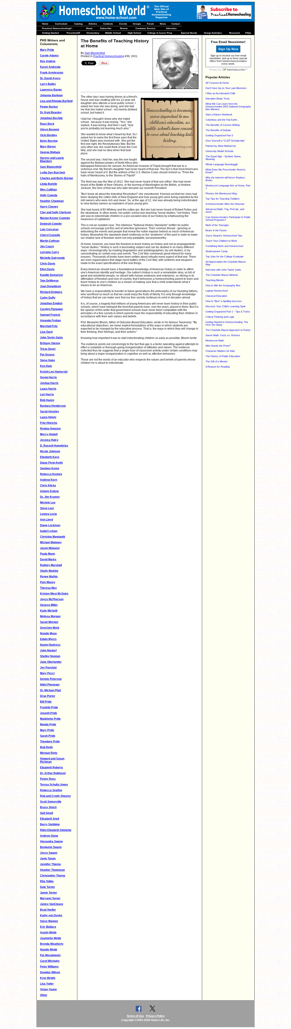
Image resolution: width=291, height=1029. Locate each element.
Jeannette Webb (50, 938)
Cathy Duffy (47, 297)
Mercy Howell (49, 434)
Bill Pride (46, 701)
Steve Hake (47, 360)
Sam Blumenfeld (50, 166)
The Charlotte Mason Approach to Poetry (228, 330)
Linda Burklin (48, 183)
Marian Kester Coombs (55, 218)
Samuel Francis (50, 314)
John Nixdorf (48, 650)
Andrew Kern (48, 479)
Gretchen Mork (49, 627)
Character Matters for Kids (220, 351)
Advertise (171, 28)
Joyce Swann (48, 852)
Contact (175, 24)
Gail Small (46, 813)
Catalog (78, 24)
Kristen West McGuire (54, 593)
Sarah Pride (47, 735)
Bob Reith (46, 747)
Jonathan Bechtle (51, 118)
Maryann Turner (50, 898)
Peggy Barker (49, 106)
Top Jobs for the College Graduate (224, 256)
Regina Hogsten (50, 428)
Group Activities (213, 33)
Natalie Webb (48, 949)
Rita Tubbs (47, 881)
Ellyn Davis (47, 269)
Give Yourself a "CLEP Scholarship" (225, 140)
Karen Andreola (50, 67)
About (89, 28)
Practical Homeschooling (108, 56)
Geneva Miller (49, 605)
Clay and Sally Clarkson (55, 212)
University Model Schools (219, 151)
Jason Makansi (50, 548)
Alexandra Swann (51, 841)
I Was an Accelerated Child (220, 93)
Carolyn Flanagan (51, 309)
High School (134, 33)
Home (45, 24)
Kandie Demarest (51, 275)
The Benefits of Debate (218, 130)
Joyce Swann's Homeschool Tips (224, 235)
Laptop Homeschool (217, 290)
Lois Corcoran (49, 229)
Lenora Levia (48, 514)
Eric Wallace (48, 926)
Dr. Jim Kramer (50, 496)
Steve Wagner (49, 921)
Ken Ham (46, 366)
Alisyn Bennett (49, 129)
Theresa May (48, 587)
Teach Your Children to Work (221, 240)
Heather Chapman (52, 201)
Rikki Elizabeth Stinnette (55, 830)
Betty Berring (49, 140)
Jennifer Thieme (50, 864)
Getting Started (50, 33)
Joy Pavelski (48, 667)
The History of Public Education (223, 356)
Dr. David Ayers (50, 78)
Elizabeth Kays (49, 457)
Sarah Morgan (49, 622)
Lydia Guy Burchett (52, 172)
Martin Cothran (49, 240)
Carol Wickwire (50, 961)
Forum (150, 24)
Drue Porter (47, 696)
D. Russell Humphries (54, 445)
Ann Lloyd (46, 519)
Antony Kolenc (49, 491)
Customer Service (145, 28)
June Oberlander (51, 661)
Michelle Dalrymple (52, 257)
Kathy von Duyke (51, 915)
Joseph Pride (48, 713)
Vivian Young (48, 989)
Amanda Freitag (50, 320)
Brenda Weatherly (51, 943)
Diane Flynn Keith (51, 462)
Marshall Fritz (49, 326)
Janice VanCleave (51, 904)
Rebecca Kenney (51, 474)
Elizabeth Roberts (51, 767)
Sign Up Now (228, 49)
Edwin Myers (48, 639)
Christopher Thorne (52, 875)
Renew (124, 28)
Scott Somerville (50, 801)
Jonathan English (51, 303)
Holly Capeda (48, 195)
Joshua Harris (49, 383)
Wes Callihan (48, 189)
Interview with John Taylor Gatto (223, 269)
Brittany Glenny (50, 343)
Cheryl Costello (50, 235)
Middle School (113, 33)
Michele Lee (47, 502)
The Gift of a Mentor (217, 361)
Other (43, 995)
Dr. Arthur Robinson (53, 773)
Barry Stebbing (50, 824)
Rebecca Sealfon (51, 790)
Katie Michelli (48, 610)
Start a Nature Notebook (219, 114)
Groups (137, 24)
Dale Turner (47, 887)
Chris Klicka (48, 485)
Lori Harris (47, 394)
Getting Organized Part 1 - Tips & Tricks (228, 311)
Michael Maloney (51, 542)
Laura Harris (48, 388)
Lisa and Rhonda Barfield (56, 101)
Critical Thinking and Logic (220, 316)
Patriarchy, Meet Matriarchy (221, 146)
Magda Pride (48, 724)
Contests (108, 24)
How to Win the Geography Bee (223, 285)
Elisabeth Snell (49, 818)
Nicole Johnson (50, 451)
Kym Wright (47, 978)
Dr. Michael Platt (50, 690)
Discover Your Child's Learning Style (226, 306)
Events (123, 24)
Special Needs (189, 33)
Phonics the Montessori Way (221, 193)
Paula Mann (47, 553)
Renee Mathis (49, 576)
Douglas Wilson (50, 972)
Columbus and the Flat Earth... (222, 119)
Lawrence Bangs (51, 89)
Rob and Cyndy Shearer (55, 796)
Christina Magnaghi (52, 536)
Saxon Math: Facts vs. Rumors (223, 335)
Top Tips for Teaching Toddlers (223, 198)
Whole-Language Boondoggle (222, 164)
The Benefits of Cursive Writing (223, 125)
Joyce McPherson (51, 599)
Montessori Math (215, 340)
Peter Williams (49, 966)
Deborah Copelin (51, 223)
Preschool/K (73, 33)
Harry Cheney (49, 206)
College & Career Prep (159, 33)
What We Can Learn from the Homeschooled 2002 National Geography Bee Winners (228, 106)
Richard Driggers (51, 292)
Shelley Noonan (50, 656)
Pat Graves (47, 354)
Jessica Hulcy (49, 440)
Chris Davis (47, 263)
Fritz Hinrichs (48, 422)
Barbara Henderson (53, 405)
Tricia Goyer (48, 349)
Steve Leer (47, 508)
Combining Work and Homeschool (224, 246)
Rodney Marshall (51, 565)
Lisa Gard (46, 331)
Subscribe (105, 28)
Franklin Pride (49, 707)
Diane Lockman (50, 525)
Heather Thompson (52, 869)
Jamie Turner (48, 892)
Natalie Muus (48, 633)
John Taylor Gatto (51, 337)
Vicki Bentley (48, 135)
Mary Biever (48, 146)
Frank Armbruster (51, 72)
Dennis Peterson (51, 679)
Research (234, 33)
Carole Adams (49, 55)
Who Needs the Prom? (218, 345)
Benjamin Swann (51, 847)
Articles (92, 24)
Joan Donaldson (50, 286)
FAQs (248, 33)
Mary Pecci (47, 673)
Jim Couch (47, 246)
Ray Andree (47, 61)
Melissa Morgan (50, 616)
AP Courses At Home (217, 82)
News (163, 24)
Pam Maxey (47, 582)
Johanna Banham (51, 95)
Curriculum (61, 24)
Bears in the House (216, 230)
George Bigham (50, 152)
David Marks (48, 559)
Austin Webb (48, 932)
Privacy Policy (155, 1016)
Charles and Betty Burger (56, 178)
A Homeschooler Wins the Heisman (225, 204)
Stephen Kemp (49, 468)
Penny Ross (48, 778)
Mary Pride (47, 49)
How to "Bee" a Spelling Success (224, 301)
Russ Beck (47, 123)
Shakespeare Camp (217, 251)
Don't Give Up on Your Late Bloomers (226, 88)
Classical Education (216, 296)
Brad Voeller (48, 909)
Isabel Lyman (48, 531)
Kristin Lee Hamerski (54, 371)
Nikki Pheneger (50, 684)
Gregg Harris (48, 377)
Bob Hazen (47, 400)
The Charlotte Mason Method (222, 275)
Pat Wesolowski (50, 955)
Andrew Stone (49, 835)
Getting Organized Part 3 (219, 135)
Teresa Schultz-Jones (54, 784)
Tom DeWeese (49, 280)
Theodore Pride (50, 741)
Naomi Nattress (50, 644)
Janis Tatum (48, 858)
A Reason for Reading (218, 366)
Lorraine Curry (49, 252)
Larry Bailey (48, 84)
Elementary (93, 33)
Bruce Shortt (48, 807)
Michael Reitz (48, 753)
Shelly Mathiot (49, 570)
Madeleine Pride (50, 718)
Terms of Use (135, 1016)
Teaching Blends (215, 280)
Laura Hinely (48, 417)
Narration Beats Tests (218, 98)
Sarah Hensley (49, 411)
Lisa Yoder (47, 983)
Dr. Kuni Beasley (51, 112)
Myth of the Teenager (217, 225)
